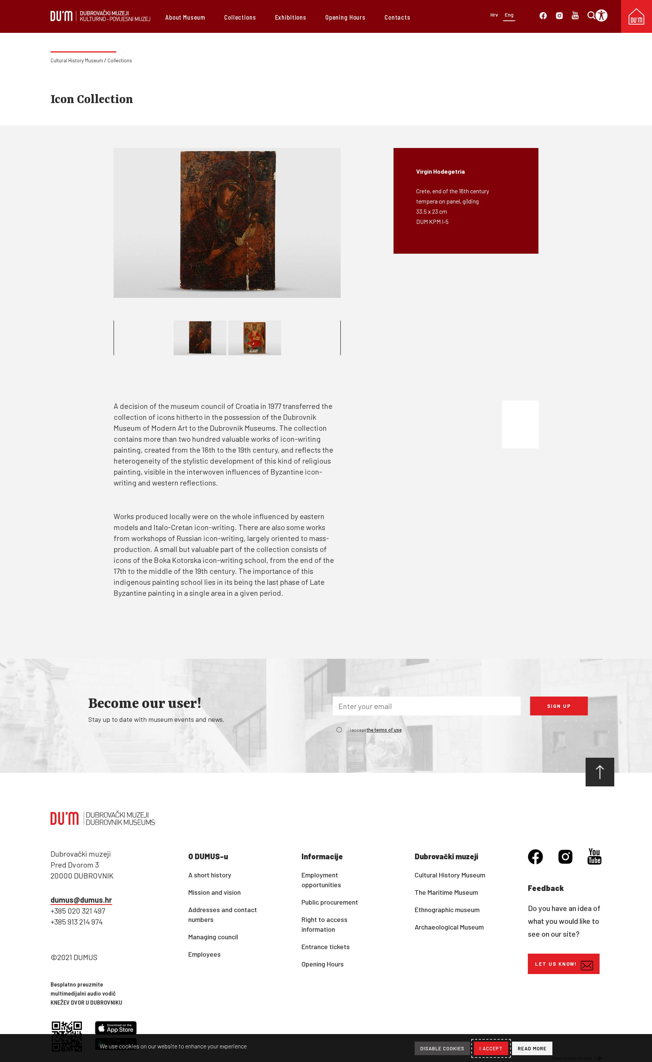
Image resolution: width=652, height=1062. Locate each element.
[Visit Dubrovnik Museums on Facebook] (543, 16)
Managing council (213, 937)
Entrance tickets (325, 946)
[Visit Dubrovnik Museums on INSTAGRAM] (559, 16)
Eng (509, 14)
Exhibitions (290, 17)
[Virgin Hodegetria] (227, 223)
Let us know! (556, 964)
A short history (209, 875)
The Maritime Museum (446, 892)
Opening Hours (345, 17)
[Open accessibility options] (604, 15)
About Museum (185, 17)
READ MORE (532, 1048)
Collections (240, 17)
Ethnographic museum (447, 909)
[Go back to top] (600, 772)
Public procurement (329, 902)
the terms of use (384, 730)
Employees (204, 954)
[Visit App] (116, 1029)
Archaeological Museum (449, 927)
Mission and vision (214, 892)
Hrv (494, 14)
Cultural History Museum (77, 60)
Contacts (397, 17)
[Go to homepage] (100, 18)
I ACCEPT (491, 1048)
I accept (376, 729)
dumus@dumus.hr (81, 899)
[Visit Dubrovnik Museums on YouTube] (594, 857)
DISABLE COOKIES (442, 1048)
